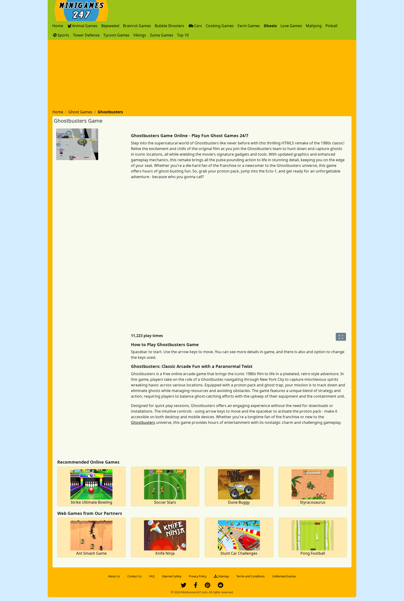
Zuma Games (161, 35)
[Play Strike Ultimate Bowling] (91, 483)
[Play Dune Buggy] (239, 483)
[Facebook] (195, 586)
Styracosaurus (312, 502)
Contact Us (134, 576)
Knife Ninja (165, 553)
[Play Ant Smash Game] (91, 534)
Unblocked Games (284, 576)
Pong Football (312, 553)
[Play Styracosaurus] (313, 483)
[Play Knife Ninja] (165, 534)
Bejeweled (110, 25)
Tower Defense (86, 35)
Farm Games (249, 25)
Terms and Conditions (250, 576)
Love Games (291, 25)
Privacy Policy (197, 576)
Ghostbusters (143, 422)
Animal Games (84, 25)
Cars (198, 25)
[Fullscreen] (341, 337)
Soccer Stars (165, 502)
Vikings (139, 35)
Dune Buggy (239, 502)
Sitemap (223, 576)
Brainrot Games (137, 25)
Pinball (331, 25)
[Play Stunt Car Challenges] (239, 534)
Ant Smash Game (91, 553)
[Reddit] (220, 586)
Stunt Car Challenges (238, 553)
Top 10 (183, 35)
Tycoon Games (116, 35)
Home (57, 25)
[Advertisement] (202, 75)
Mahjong (314, 25)
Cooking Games (220, 25)
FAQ (152, 576)
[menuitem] (57, 25)
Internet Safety (171, 576)
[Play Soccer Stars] (165, 483)
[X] (183, 586)
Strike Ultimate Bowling (91, 502)
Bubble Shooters (169, 25)
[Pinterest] (207, 586)
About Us (114, 576)
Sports (63, 35)
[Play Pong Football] (313, 534)
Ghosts (270, 25)
